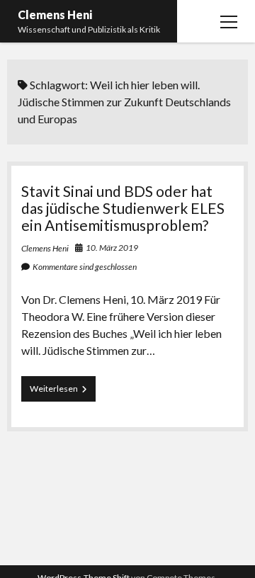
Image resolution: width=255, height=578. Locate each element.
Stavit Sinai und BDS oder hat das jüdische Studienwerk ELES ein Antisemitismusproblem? (123, 208)
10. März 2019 (112, 247)
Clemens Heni (55, 14)
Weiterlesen (63, 392)
